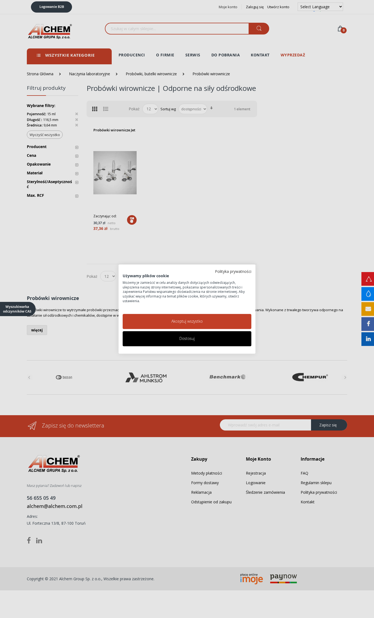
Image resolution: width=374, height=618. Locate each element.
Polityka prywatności (233, 271)
